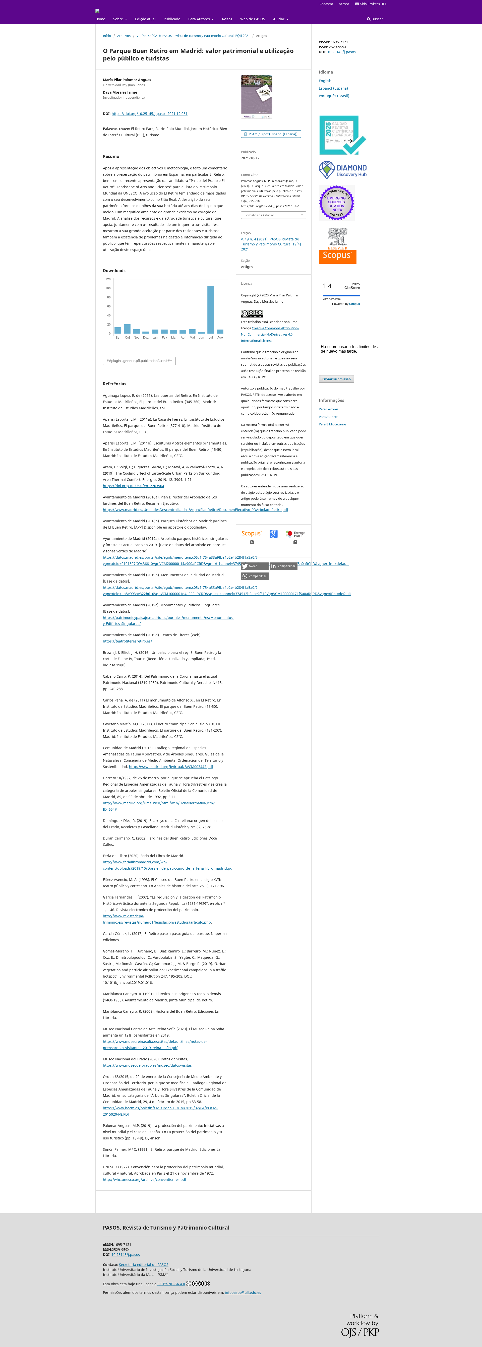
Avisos (227, 19)
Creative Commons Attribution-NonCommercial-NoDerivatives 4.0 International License (270, 334)
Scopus (354, 304)
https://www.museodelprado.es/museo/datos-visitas (147, 1065)
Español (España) (333, 88)
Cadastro (326, 4)
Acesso (344, 4)
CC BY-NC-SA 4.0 (171, 1283)
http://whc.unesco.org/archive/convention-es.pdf (144, 1179)
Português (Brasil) (334, 95)
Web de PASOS (252, 19)
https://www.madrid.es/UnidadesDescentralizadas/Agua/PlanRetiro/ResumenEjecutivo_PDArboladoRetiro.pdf (195, 509)
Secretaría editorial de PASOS (143, 1264)
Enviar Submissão (336, 379)
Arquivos (124, 35)
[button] (255, 566)
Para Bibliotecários (332, 424)
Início (107, 35)
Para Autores (199, 19)
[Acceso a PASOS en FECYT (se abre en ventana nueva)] (343, 154)
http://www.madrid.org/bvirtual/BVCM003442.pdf (171, 766)
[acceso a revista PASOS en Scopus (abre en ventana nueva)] (337, 262)
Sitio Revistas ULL (373, 4)
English (325, 80)
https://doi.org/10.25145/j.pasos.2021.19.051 (150, 113)
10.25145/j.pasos (341, 51)
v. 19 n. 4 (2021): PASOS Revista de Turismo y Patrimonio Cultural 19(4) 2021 (193, 35)
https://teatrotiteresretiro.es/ (127, 641)
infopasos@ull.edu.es (243, 1292)
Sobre (118, 19)
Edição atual (145, 19)
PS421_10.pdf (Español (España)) (272, 134)
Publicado (172, 19)
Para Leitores (328, 409)
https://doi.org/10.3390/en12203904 (133, 485)
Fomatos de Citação (259, 215)
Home (100, 19)
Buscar (377, 19)
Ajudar (279, 19)
